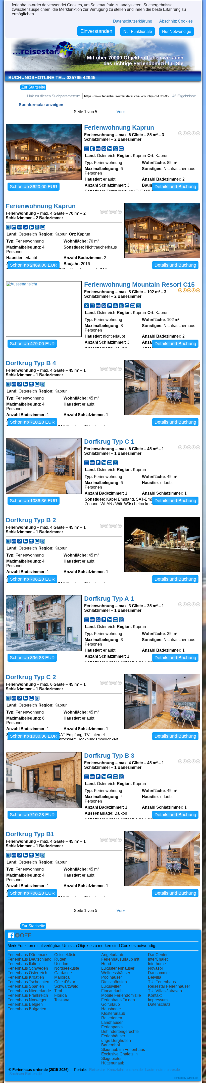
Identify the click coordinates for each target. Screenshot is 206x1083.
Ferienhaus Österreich (27, 973)
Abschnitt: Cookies (176, 21)
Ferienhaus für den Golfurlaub (118, 1002)
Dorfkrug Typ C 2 (31, 677)
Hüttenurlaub (112, 1063)
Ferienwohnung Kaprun (119, 127)
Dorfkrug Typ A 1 (109, 598)
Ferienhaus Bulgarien (27, 1009)
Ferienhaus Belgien (25, 1004)
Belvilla (154, 977)
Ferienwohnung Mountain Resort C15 (139, 284)
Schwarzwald (66, 986)
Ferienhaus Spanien (26, 986)
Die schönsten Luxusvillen (114, 984)
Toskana (61, 1000)
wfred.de (192, 1077)
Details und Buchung (175, 186)
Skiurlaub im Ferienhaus (123, 1049)
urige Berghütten (116, 1040)
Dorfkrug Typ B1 (30, 834)
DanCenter (158, 955)
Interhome (157, 964)
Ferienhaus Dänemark (27, 955)
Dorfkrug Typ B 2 (31, 520)
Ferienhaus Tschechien (28, 982)
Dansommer (159, 973)
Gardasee (63, 973)
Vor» (121, 112)
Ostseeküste (65, 955)
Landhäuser (112, 1022)
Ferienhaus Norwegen (27, 1000)
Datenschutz (159, 1004)
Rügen (60, 959)
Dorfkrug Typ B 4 (31, 363)
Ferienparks (112, 1027)
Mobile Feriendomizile (121, 995)
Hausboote (111, 1009)
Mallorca (62, 977)
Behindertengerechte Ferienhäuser (120, 1033)
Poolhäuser (111, 977)
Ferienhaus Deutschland (30, 959)
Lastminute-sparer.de (162, 1070)
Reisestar (97, 1070)
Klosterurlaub (113, 1013)
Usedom (61, 964)
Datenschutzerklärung (132, 21)
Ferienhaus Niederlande (29, 991)
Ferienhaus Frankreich (28, 995)
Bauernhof (110, 1045)
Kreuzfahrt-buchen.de (125, 1070)
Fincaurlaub (112, 991)
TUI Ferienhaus (162, 982)
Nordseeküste (66, 968)
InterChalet (158, 959)
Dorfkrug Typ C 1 (109, 441)
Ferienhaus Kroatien (26, 977)
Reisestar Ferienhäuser (169, 986)
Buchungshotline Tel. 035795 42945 (51, 77)
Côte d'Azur (64, 982)
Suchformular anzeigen (41, 105)
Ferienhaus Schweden (28, 968)
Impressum (158, 1000)
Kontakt (155, 995)
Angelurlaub (112, 955)
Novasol (155, 968)
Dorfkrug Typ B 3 (109, 755)
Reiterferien (111, 1018)
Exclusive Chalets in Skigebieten (119, 1056)
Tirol (58, 991)
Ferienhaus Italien (24, 964)
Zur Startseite (33, 87)
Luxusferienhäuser (117, 968)
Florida (60, 995)
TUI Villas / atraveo (165, 991)
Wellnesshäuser (115, 973)
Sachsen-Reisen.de (25, 1074)
